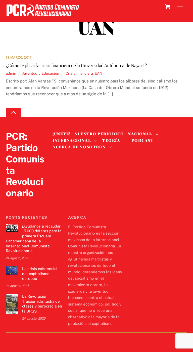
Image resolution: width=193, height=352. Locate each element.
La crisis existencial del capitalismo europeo (40, 274)
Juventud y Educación (40, 73)
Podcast (142, 140)
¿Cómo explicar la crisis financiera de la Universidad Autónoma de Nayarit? (76, 65)
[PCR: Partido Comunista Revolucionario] (42, 17)
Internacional (72, 140)
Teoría (111, 140)
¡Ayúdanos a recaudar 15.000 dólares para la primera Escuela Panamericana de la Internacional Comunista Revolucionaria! (33, 238)
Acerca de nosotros (79, 146)
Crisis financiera (79, 73)
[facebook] (23, 203)
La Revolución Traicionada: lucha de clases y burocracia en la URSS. (42, 303)
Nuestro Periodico (99, 133)
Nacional (140, 133)
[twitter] (11, 203)
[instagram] (35, 203)
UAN (98, 73)
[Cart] (168, 7)
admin (11, 73)
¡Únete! (62, 133)
